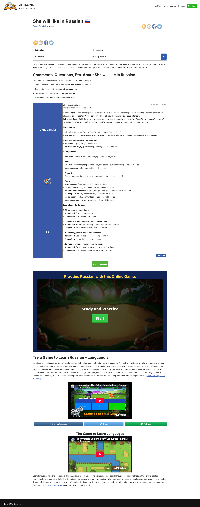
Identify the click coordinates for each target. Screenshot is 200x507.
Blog (166, 6)
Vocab (51, 26)
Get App (158, 6)
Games (173, 6)
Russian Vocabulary (40, 26)
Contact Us (8, 504)
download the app (56, 485)
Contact (181, 6)
